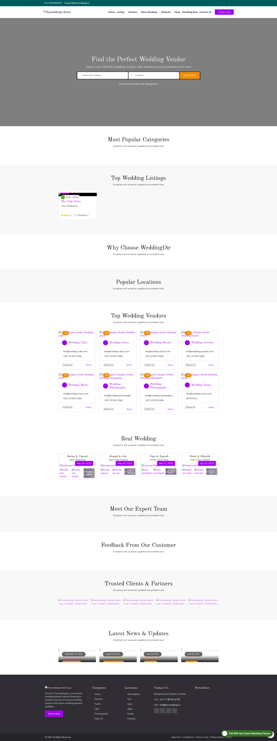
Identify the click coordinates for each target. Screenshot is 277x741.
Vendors (132, 12)
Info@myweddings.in (170, 705)
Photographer (101, 713)
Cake (96, 708)
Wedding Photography (117, 386)
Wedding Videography (158, 386)
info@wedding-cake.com (75, 351)
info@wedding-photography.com (120, 395)
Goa (129, 699)
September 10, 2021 (74, 654)
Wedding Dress (119, 342)
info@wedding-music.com (75, 393)
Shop (177, 12)
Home (111, 12)
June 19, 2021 (153, 654)
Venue (97, 694)
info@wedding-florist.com (158, 351)
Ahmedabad (133, 694)
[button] (224, 12)
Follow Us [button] (67, 365)
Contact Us (205, 12)
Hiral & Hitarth (200, 456)
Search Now (190, 75)
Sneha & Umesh (77, 456)
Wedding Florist (160, 342)
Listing (120, 12)
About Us (176, 737)
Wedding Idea (190, 12)
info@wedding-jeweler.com (199, 351)
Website (166, 12)
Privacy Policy (217, 737)
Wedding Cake (77, 342)
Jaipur (130, 708)
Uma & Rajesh (159, 456)
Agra (129, 704)
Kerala (130, 713)
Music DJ (98, 718)
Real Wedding (149, 12)
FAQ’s (229, 737)
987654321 (192, 398)
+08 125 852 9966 (72, 356)
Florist (97, 704)
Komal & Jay (118, 456)
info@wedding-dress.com (116, 351)
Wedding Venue (201, 385)
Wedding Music (78, 385)
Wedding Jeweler (202, 342)
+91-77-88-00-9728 (169, 699)
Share (88, 365)
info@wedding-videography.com (161, 395)
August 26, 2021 (113, 654)
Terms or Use (202, 737)
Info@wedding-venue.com (199, 393)
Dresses (98, 699)
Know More (54, 713)
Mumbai (131, 718)
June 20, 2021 (193, 654)
